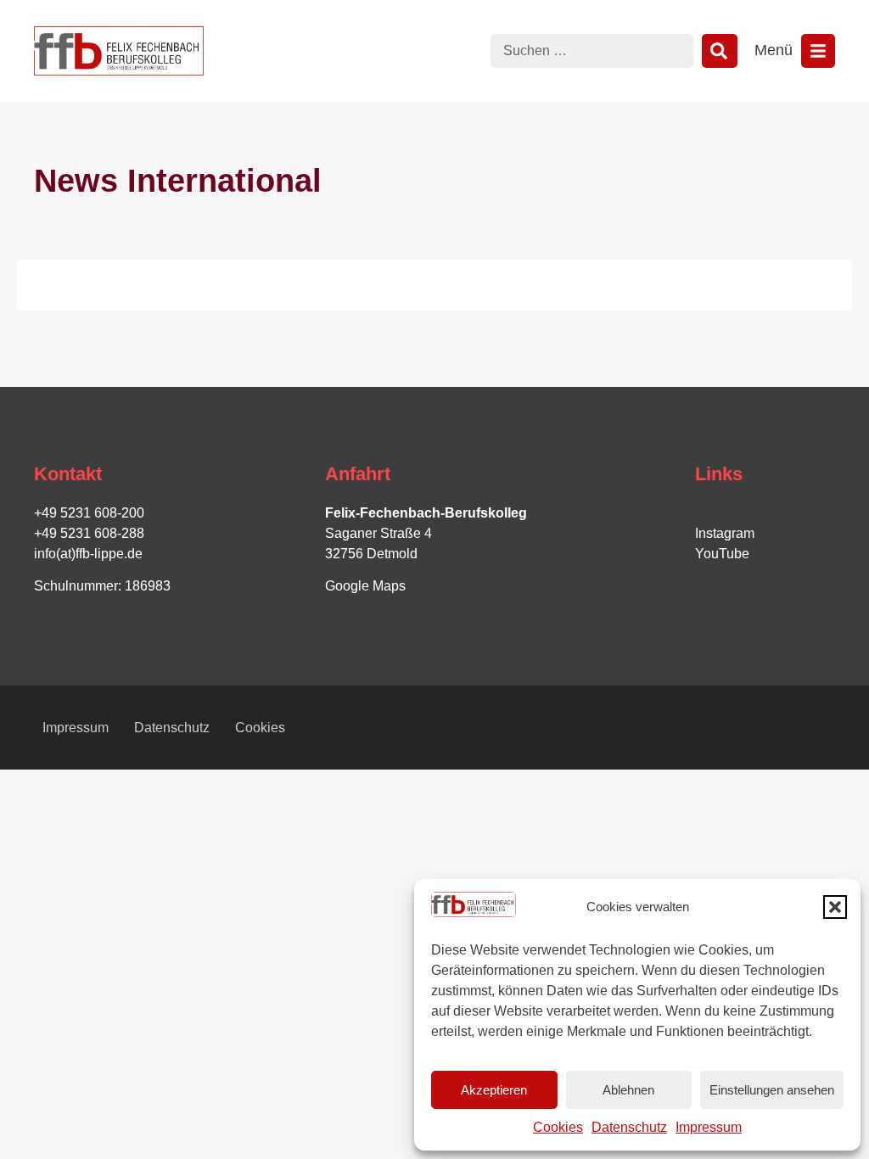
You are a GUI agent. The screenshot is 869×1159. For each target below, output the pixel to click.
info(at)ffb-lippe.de (88, 553)
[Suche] (719, 51)
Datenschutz (629, 1127)
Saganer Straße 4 (378, 533)
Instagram (724, 533)
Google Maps (365, 586)
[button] (835, 907)
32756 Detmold (371, 553)
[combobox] (592, 51)
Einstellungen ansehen (771, 1090)
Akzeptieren (494, 1090)
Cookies (558, 1127)
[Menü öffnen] (818, 51)
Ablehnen (628, 1090)
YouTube (722, 553)
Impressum (709, 1127)
